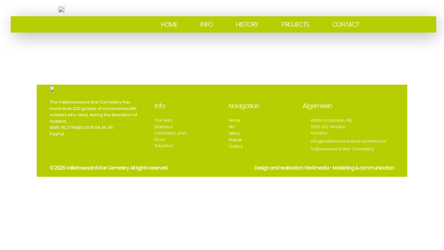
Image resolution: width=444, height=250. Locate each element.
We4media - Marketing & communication (349, 167)
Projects (295, 24)
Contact (345, 24)
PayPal (57, 134)
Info (206, 24)
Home (169, 24)
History (247, 24)
